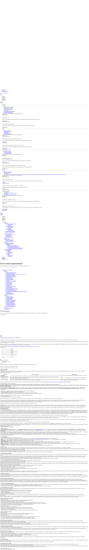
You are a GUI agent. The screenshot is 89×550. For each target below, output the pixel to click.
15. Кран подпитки (9, 284)
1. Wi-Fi (7, 295)
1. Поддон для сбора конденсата (11, 272)
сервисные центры (5, 91)
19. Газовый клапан (9, 287)
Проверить (4, 188)
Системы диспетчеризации (8, 112)
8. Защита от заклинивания (10, 301)
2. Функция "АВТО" (9, 296)
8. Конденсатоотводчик (9, 278)
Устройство (6, 271)
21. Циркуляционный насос (10, 289)
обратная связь (4, 90)
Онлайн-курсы (8, 244)
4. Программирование (9, 298)
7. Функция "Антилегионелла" (11, 300)
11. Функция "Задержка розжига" (11, 304)
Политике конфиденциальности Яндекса (48, 381)
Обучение (5, 242)
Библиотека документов (8, 151)
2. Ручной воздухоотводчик (10, 273)
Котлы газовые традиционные (9, 174)
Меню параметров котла (8, 131)
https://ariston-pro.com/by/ (40, 429)
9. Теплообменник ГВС (9, 279)
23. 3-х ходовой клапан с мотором (11, 290)
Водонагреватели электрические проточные (59, 174)
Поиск (14, 267)
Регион (12, 353)
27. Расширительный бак (10, 294)
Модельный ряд (6, 309)
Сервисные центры (7, 130)
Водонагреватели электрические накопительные (44, 174)
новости (3, 89)
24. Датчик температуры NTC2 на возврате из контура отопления (16, 291)
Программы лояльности (8, 249)
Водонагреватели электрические (11, 223)
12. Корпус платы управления (10, 281)
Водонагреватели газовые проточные (31, 174)
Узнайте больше (4, 120)
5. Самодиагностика (9, 299)
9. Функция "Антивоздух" (10, 302)
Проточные (11, 107)
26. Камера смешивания (9, 293)
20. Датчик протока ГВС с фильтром (11, 288)
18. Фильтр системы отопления (11, 286)
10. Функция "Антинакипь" (10, 303)
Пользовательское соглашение (25, 346)
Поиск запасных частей (9, 237)
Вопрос (12, 356)
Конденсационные (12, 111)
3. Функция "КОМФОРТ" (10, 297)
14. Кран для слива (9, 283)
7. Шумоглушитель (9, 277)
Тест (4, 270)
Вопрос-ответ (14, 194)
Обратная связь (4, 258)
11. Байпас (7, 280)
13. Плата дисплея (9, 282)
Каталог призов (9, 194)
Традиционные (6, 111)
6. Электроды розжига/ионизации (11, 276)
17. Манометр (8, 285)
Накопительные (6, 107)
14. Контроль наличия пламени (11, 306)
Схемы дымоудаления (7, 152)
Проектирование (6, 238)
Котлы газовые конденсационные (19, 174)
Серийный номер (8, 236)
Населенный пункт (14, 354)
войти (3, 259)
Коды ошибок (6, 132)
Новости (3, 257)
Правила (5, 194)
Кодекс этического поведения (35, 346)
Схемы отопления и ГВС (8, 153)
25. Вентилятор (8, 292)
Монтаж (5, 307)
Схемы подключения (9, 308)
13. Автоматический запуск (10, 305)
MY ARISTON (8, 250)
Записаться (4, 182)
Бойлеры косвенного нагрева (10, 231)
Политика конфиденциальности (14, 346)
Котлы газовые (8, 228)
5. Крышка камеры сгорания (10, 275)
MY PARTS (8, 253)
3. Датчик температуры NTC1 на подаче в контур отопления (15, 274)
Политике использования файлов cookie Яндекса (63, 381)
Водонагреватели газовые (10, 226)
